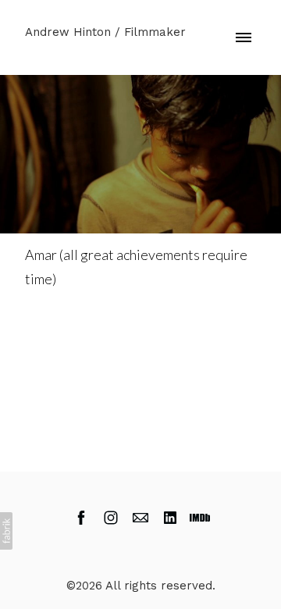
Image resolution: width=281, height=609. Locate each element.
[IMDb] (199, 517)
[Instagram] (110, 517)
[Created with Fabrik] (6, 531)
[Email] (140, 517)
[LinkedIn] (170, 517)
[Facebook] (81, 517)
